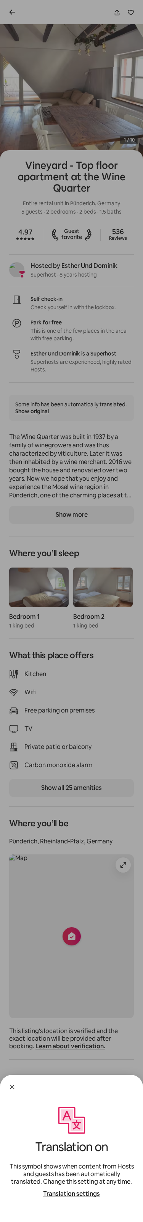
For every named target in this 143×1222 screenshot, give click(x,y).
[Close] (12, 1087)
